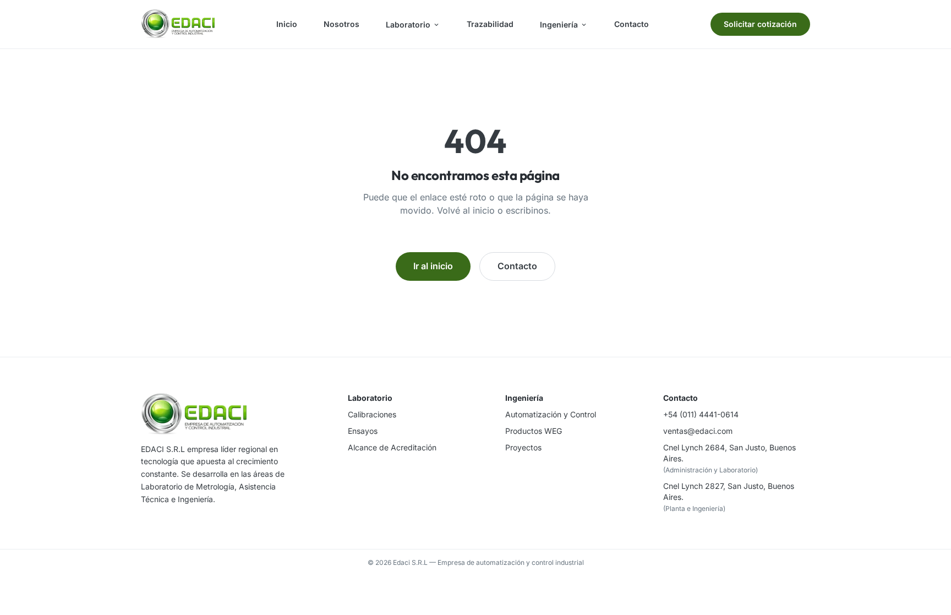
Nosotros (341, 24)
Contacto (631, 24)
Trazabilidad (490, 24)
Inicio (286, 24)
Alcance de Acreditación (392, 447)
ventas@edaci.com (698, 431)
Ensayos (363, 431)
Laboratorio (408, 24)
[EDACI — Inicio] (178, 24)
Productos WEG (533, 431)
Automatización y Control (550, 414)
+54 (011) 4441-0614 (701, 414)
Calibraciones (372, 414)
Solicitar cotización (760, 24)
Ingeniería (559, 24)
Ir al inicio (433, 265)
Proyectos (523, 447)
